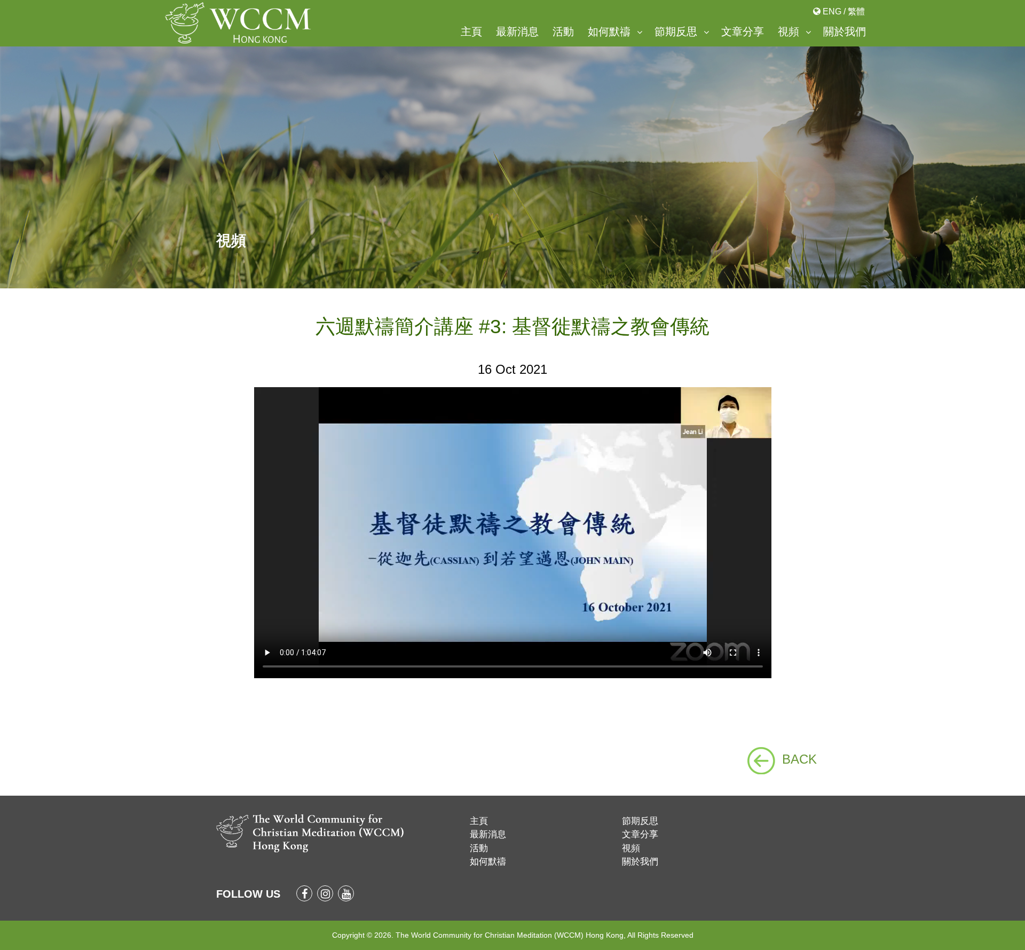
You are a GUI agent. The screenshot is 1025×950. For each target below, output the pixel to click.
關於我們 (844, 31)
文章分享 (742, 31)
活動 (563, 31)
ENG (832, 11)
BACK (799, 759)
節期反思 (676, 31)
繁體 (856, 11)
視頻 (788, 31)
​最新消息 (517, 31)
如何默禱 (609, 31)
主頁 (471, 31)
